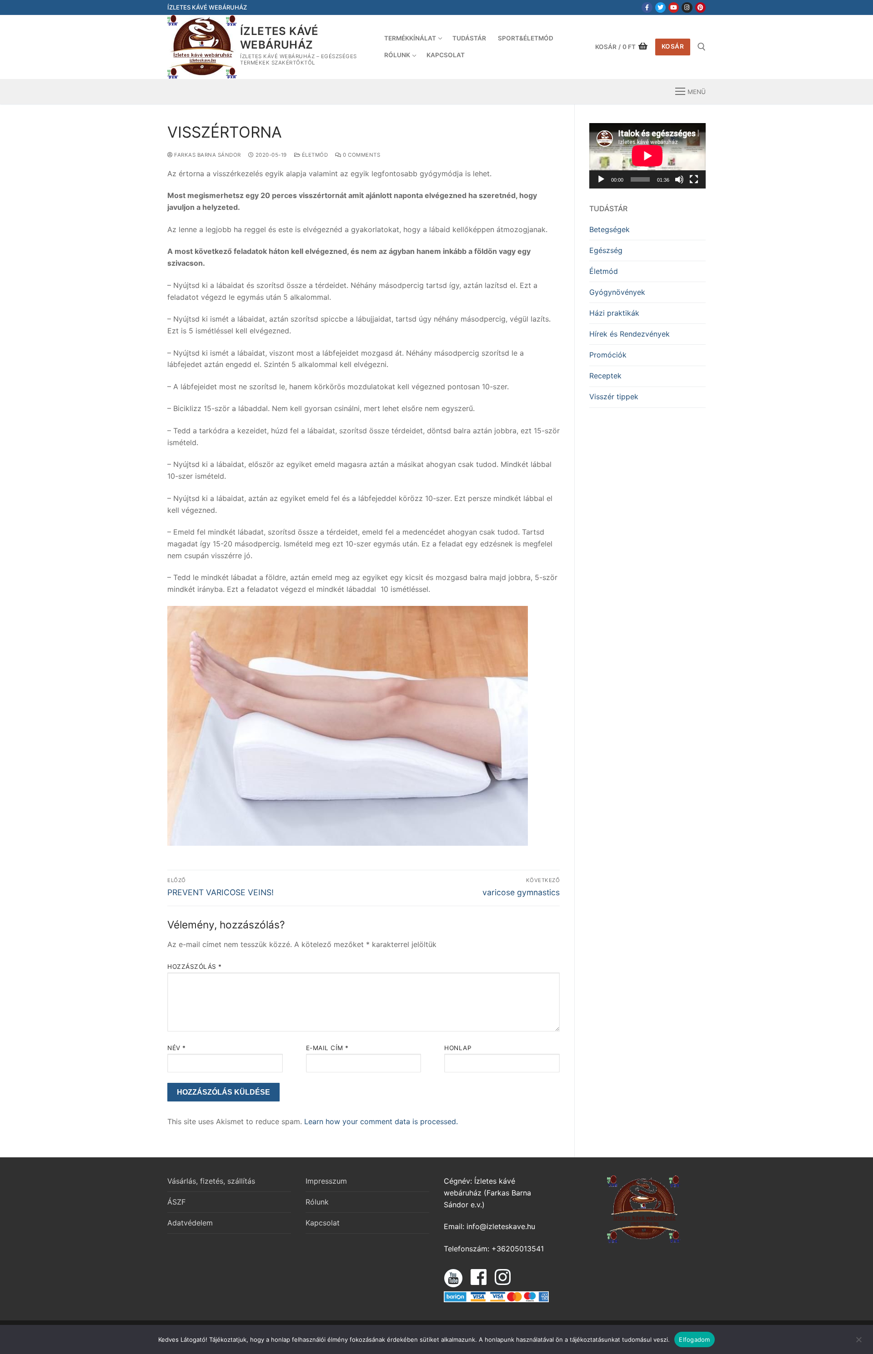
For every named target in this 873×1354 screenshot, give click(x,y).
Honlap (458, 1047)
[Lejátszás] (601, 179)
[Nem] (858, 1342)
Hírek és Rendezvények (629, 333)
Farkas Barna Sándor (207, 155)
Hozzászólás (194, 966)
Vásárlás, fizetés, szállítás (211, 1180)
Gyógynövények (617, 292)
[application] (647, 155)
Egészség (605, 250)
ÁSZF (176, 1201)
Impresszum (326, 1180)
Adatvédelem (190, 1222)
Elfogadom (694, 1339)
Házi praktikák (614, 312)
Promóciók (608, 354)
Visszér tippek (613, 396)
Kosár (673, 46)
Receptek (605, 375)
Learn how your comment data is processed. (381, 1121)
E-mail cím (327, 1047)
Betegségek (609, 229)
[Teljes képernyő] (693, 179)
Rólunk (317, 1201)
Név (176, 1047)
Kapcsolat (323, 1222)
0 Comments (360, 155)
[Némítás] (679, 179)
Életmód (314, 155)
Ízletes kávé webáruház (279, 38)
